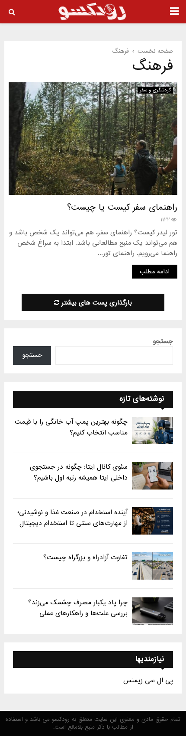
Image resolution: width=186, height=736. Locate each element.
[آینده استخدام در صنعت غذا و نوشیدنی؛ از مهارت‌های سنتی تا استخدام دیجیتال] (152, 521)
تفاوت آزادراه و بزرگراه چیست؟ (85, 557)
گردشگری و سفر (155, 90)
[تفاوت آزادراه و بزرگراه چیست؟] (152, 566)
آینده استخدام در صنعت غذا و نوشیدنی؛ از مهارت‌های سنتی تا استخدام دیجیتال (72, 517)
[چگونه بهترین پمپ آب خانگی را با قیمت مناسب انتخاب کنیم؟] (152, 430)
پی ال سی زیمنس (148, 680)
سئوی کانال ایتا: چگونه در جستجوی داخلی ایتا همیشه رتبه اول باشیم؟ (79, 472)
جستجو (163, 341)
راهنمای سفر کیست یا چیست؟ (122, 207)
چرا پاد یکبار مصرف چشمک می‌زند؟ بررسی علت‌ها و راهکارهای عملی (78, 608)
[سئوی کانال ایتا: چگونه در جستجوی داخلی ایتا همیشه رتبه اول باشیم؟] (152, 475)
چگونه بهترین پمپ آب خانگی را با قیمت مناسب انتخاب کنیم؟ (71, 427)
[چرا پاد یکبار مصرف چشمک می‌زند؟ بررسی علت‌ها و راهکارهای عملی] (152, 611)
